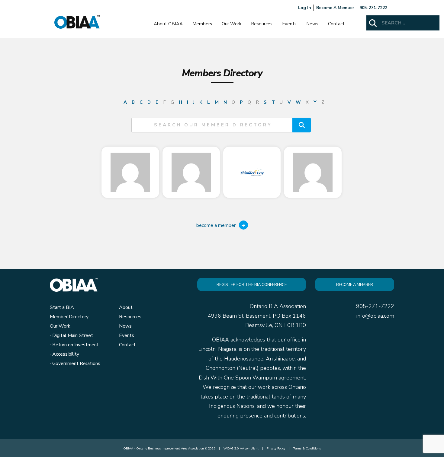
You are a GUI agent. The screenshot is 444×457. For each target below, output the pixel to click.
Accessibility (65, 354)
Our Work (231, 24)
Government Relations (76, 363)
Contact (336, 24)
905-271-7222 (373, 8)
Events (289, 24)
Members (202, 24)
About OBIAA (168, 24)
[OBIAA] (77, 21)
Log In (304, 8)
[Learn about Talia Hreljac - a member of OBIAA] (130, 172)
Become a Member (354, 284)
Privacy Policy (276, 448)
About (126, 307)
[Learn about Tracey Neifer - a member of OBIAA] (312, 172)
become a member (216, 225)
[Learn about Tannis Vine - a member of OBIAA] (191, 172)
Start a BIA (62, 307)
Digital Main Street (72, 335)
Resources (261, 24)
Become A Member (335, 8)
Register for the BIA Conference (252, 284)
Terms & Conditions (307, 448)
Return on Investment (75, 344)
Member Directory (69, 316)
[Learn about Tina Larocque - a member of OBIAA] (252, 172)
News (312, 24)
